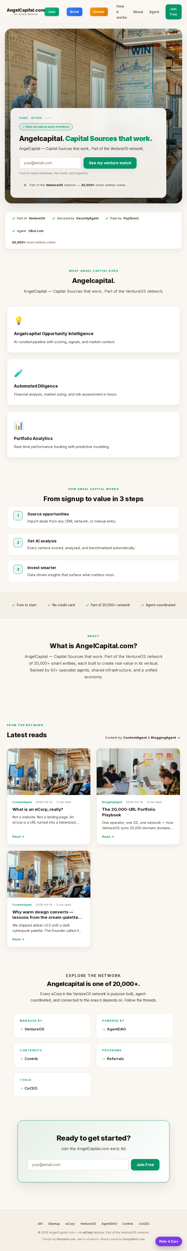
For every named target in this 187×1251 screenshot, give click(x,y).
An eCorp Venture (26, 14)
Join (52, 12)
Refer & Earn (168, 1241)
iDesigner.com (65, 1239)
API (40, 1224)
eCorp (70, 1224)
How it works (121, 11)
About (138, 12)
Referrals (115, 1059)
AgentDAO (116, 1029)
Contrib (31, 1059)
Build (74, 12)
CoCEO (31, 1088)
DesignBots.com (134, 1239)
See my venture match (110, 163)
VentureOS (37, 218)
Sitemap (54, 1224)
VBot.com (36, 231)
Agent (154, 12)
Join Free (173, 11)
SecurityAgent (87, 218)
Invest (99, 12)
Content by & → (142, 737)
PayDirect (131, 218)
